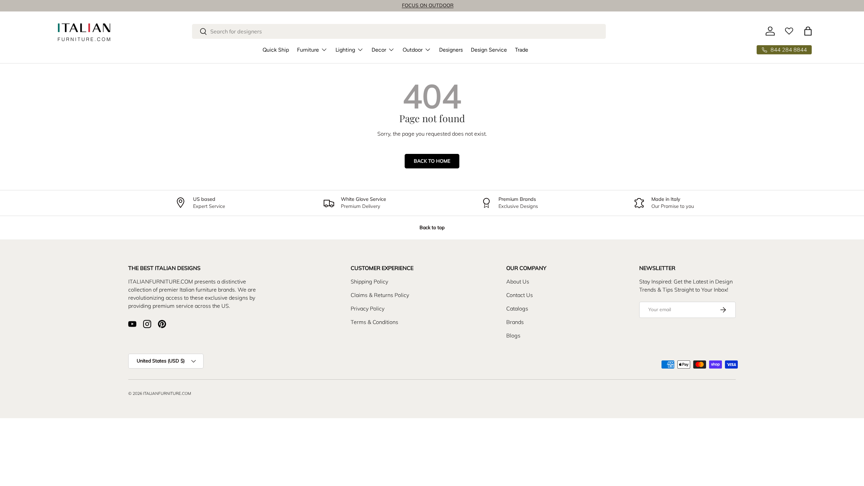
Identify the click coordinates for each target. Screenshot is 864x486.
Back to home (432, 161)
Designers (451, 50)
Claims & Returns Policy (380, 295)
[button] (808, 31)
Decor (379, 50)
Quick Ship (276, 50)
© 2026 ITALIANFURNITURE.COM (159, 393)
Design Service (489, 50)
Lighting (345, 50)
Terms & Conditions (374, 322)
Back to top (432, 227)
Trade (521, 50)
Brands (515, 322)
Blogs (513, 335)
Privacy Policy (367, 308)
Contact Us (519, 295)
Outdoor (413, 50)
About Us (517, 281)
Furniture (308, 50)
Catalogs (517, 308)
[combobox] (399, 31)
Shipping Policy (369, 281)
